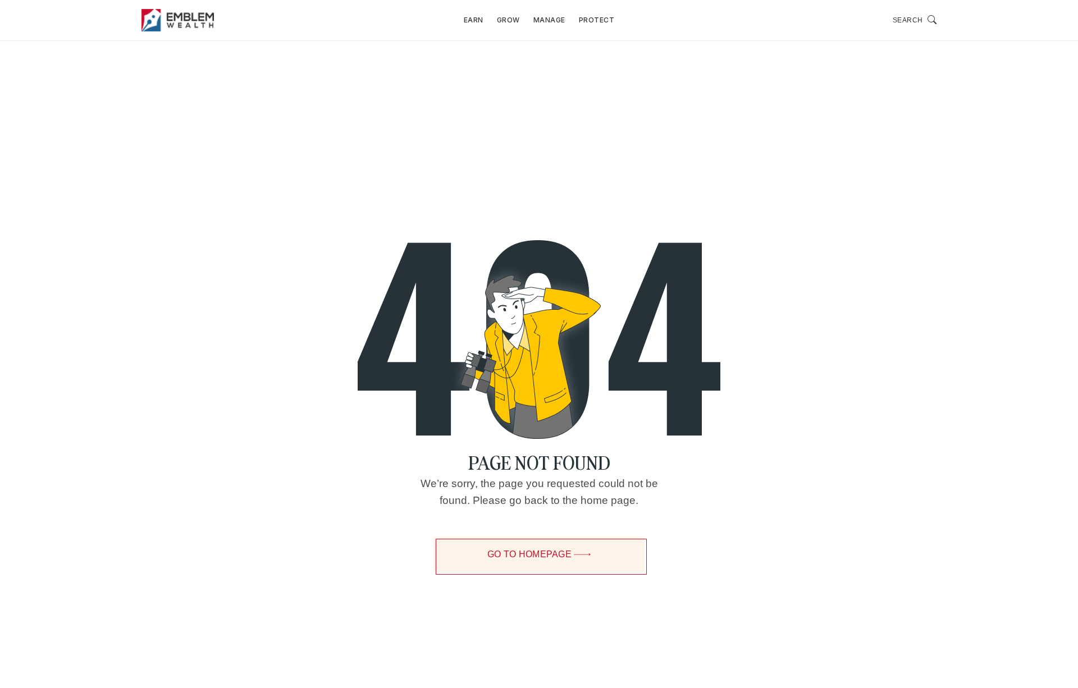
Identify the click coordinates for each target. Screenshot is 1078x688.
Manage (549, 20)
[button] (915, 20)
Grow (508, 20)
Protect (597, 20)
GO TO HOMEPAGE (529, 554)
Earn (473, 20)
